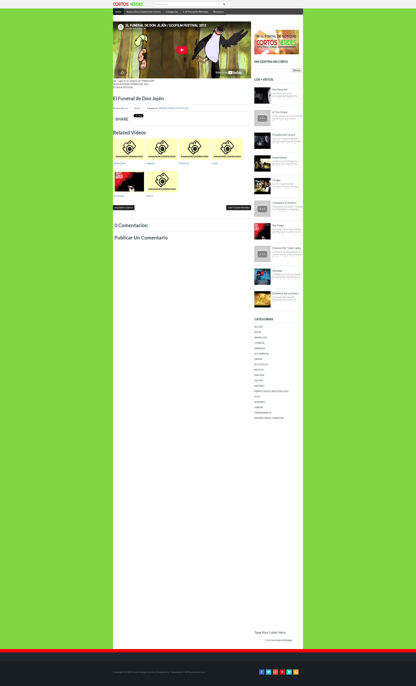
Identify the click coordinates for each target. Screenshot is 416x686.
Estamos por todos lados (286, 247)
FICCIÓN (258, 380)
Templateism (176, 672)
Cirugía (276, 180)
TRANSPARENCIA (262, 412)
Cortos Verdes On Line (143, 672)
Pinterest (282, 672)
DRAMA (258, 359)
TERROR (258, 407)
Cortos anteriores (238, 207)
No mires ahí (279, 89)
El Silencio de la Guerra (285, 293)
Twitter (268, 672)
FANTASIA (259, 375)
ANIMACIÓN (165, 108)
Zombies (277, 270)
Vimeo (289, 672)
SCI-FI (257, 396)
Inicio (118, 11)
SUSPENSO (259, 402)
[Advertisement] (182, 332)
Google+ (275, 672)
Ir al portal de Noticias (195, 11)
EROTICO (259, 369)
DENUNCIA (259, 348)
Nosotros (218, 11)
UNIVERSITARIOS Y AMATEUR (269, 418)
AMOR (257, 332)
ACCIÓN (258, 327)
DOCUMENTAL (261, 353)
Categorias (172, 11)
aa (126, 108)
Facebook (261, 672)
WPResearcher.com (195, 672)
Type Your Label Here (270, 632)
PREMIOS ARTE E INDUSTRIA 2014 (271, 391)
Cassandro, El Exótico (284, 202)
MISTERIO (259, 386)
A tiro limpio (280, 112)
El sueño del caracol (283, 134)
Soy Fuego (278, 225)
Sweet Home (279, 157)
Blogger (288, 640)
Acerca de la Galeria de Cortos (143, 11)
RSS (296, 672)
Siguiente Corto (124, 207)
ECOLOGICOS (180, 108)
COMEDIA (259, 343)
